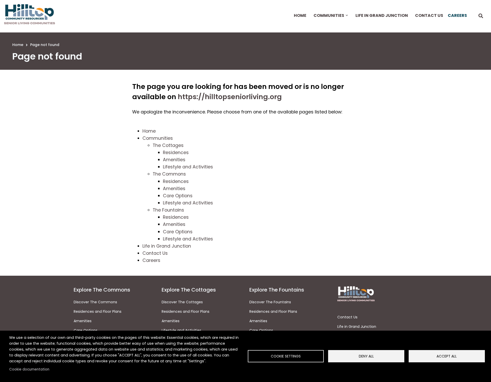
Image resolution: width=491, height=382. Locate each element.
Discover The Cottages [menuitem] (182, 302)
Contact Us (155, 253)
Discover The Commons (95, 302)
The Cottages (168, 145)
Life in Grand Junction (166, 246)
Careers (151, 260)
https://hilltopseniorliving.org (230, 96)
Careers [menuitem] (457, 15)
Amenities (174, 160)
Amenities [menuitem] (171, 320)
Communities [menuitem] (328, 20)
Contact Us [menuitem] (429, 15)
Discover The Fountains (270, 302)
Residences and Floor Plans (97, 311)
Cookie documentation (29, 369)
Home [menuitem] (300, 15)
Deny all (366, 356)
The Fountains (168, 210)
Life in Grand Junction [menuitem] (381, 15)
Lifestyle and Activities (188, 167)
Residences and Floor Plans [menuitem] (185, 311)
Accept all (447, 356)
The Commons (169, 174)
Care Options (178, 196)
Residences (176, 152)
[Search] (481, 16)
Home (149, 131)
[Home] (29, 14)
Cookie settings (286, 356)
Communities (157, 138)
